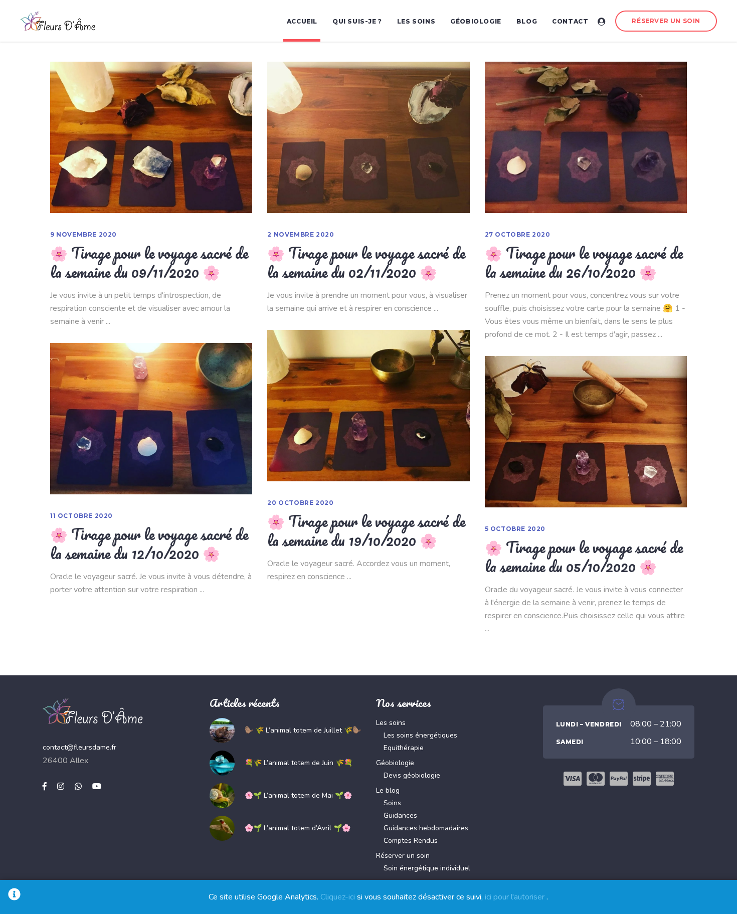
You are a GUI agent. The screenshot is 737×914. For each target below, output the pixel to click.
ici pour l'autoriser (514, 896)
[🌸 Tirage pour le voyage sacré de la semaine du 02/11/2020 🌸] (368, 137)
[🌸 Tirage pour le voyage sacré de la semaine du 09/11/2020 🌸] (151, 137)
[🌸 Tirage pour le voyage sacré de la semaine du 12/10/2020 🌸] (151, 418)
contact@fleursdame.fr (79, 747)
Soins (392, 803)
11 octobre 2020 (81, 515)
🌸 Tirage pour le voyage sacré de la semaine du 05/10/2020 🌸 (584, 556)
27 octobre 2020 (517, 234)
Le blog (388, 790)
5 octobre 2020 (515, 528)
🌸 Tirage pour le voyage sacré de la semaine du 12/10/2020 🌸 (149, 543)
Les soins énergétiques (420, 735)
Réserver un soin (403, 855)
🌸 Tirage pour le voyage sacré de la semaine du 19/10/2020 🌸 (366, 530)
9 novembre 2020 (83, 234)
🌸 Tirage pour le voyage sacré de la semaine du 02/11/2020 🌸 (366, 262)
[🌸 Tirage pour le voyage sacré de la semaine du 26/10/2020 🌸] (586, 137)
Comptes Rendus (411, 840)
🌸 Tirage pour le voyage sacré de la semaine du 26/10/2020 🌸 (584, 262)
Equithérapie (404, 748)
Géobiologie (395, 763)
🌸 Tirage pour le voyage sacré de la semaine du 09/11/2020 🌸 (149, 262)
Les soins (391, 722)
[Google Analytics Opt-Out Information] (14, 897)
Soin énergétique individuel (427, 868)
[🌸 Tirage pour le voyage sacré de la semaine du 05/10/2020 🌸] (586, 431)
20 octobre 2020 (300, 502)
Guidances (400, 815)
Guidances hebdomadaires (426, 828)
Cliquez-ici (337, 896)
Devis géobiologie (412, 775)
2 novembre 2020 (300, 234)
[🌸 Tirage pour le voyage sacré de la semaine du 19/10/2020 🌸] (368, 405)
